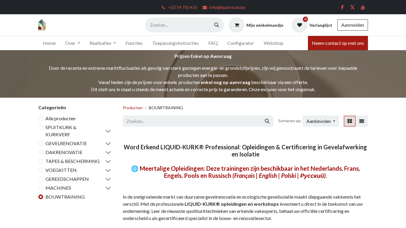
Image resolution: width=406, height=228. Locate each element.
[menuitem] (49, 43)
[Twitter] (352, 7)
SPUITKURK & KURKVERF (60, 130)
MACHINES (58, 188)
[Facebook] (342, 7)
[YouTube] (363, 7)
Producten (133, 107)
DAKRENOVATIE (63, 152)
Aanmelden (352, 25)
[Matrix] (350, 121)
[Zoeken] (216, 25)
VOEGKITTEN (61, 170)
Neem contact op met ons (338, 43)
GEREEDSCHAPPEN (67, 179)
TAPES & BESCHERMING (72, 161)
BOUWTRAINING (65, 197)
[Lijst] (361, 121)
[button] (321, 121)
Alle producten (60, 118)
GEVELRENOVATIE (66, 143)
